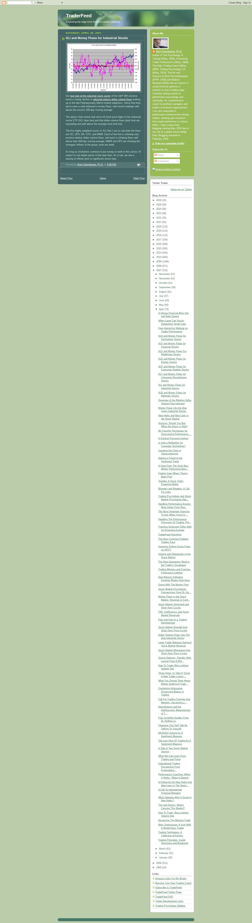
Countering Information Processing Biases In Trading (171, 691)
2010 (159, 257)
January (163, 857)
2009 (159, 261)
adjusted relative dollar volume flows (112, 99)
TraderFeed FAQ (164, 897)
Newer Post (66, 178)
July (161, 296)
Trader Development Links (169, 901)
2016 (159, 244)
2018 (159, 235)
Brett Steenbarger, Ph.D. (169, 51)
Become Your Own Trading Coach (173, 883)
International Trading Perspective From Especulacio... (169, 766)
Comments (163, 161)
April (162, 309)
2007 (159, 270)
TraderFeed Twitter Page (168, 892)
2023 (159, 213)
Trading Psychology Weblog (170, 906)
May (161, 305)
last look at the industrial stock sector (90, 96)
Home (103, 178)
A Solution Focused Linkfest (173, 438)
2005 (159, 867)
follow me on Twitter (181, 189)
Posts (160, 155)
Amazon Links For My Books (171, 878)
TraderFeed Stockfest (170, 534)
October (163, 283)
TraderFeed (79, 15)
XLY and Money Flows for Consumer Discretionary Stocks (172, 377)
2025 (159, 204)
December (165, 274)
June (162, 300)
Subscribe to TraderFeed (168, 887)
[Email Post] (138, 165)
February (164, 853)
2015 (159, 248)
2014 (159, 252)
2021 (159, 222)
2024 (159, 209)
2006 (159, 863)
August (163, 292)
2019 (159, 231)
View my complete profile (169, 143)
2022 (159, 217)
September (165, 287)
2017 (159, 239)
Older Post (139, 178)
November (165, 278)
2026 (159, 200)
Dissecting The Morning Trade (174, 820)
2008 (159, 266)
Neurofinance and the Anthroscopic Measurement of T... (174, 710)
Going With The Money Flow (173, 584)
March (162, 848)
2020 (159, 226)
